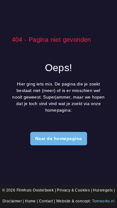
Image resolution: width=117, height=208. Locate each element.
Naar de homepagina (58, 138)
